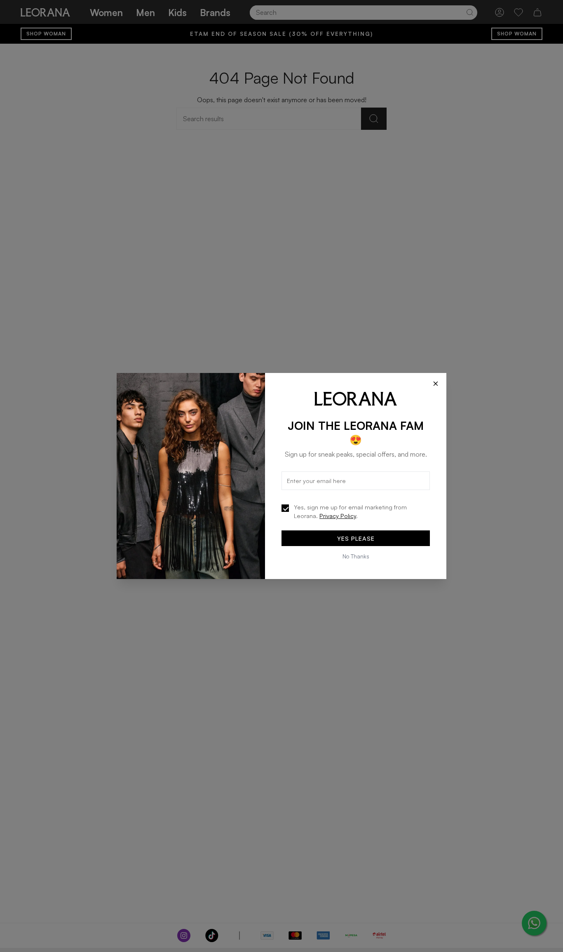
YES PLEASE (356, 538)
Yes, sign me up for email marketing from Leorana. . (350, 511)
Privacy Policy (337, 515)
